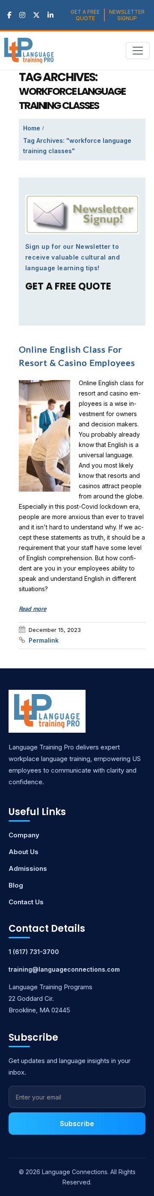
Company (24, 835)
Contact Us (26, 902)
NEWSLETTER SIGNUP (127, 15)
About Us (23, 852)
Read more (32, 609)
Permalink (44, 640)
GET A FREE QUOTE (85, 15)
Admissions (28, 868)
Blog (16, 885)
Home (31, 128)
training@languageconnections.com (64, 969)
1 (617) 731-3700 (34, 951)
